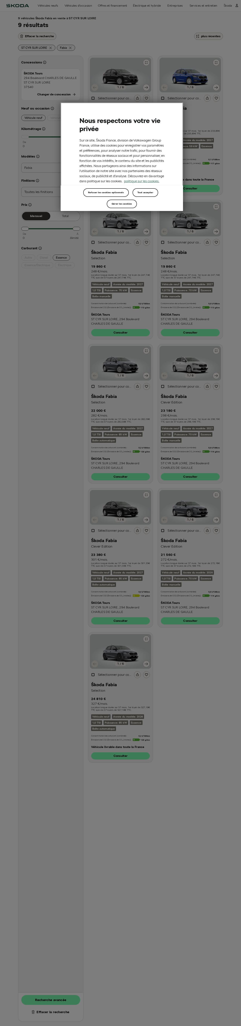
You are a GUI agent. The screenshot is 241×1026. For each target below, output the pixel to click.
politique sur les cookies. (141, 181)
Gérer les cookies (122, 203)
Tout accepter (145, 192)
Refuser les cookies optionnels (106, 192)
